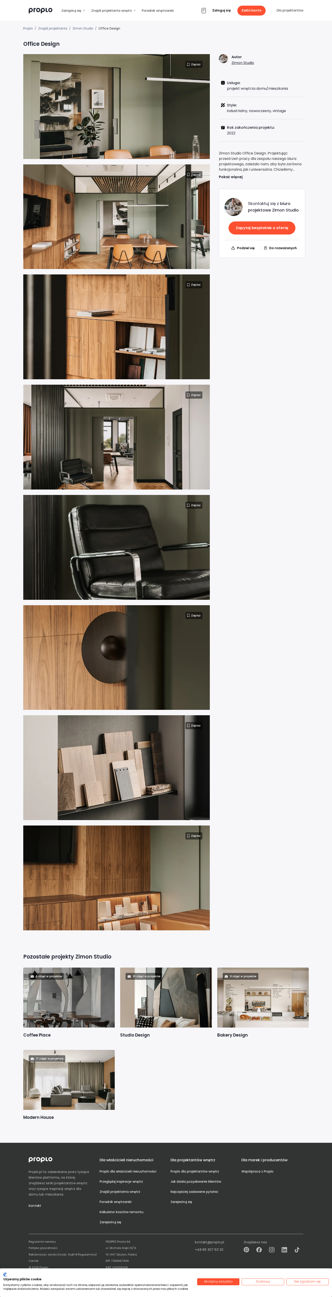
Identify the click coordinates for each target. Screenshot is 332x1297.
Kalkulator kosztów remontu (121, 1212)
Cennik (33, 1261)
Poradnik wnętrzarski (115, 1202)
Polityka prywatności (43, 1248)
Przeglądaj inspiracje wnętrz (121, 1181)
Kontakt (35, 1205)
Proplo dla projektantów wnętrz (195, 1171)
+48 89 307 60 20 (209, 1249)
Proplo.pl (35, 1172)
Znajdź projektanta (52, 28)
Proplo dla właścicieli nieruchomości (128, 1171)
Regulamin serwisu (42, 1242)
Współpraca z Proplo (257, 1171)
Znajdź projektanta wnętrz (120, 1191)
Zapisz (196, 64)
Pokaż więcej (231, 176)
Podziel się (246, 248)
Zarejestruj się (110, 1222)
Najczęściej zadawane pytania (194, 1191)
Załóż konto (251, 10)
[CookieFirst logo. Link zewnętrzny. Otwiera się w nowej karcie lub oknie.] (5, 1275)
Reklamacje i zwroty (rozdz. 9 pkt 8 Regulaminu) (63, 1254)
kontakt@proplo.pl (209, 1242)
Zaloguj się (221, 10)
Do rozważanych (283, 248)
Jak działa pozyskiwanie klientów (196, 1181)
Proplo (28, 28)
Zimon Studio (242, 62)
